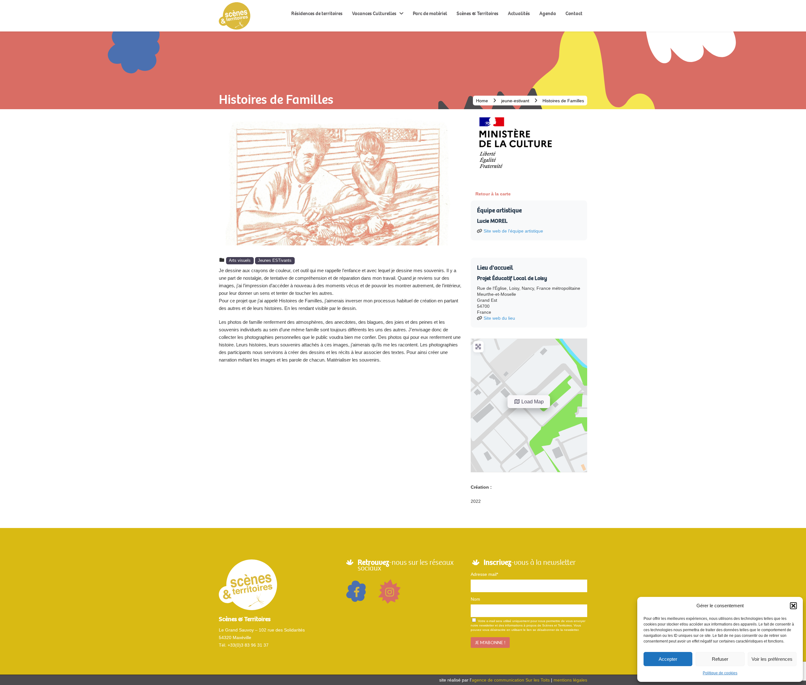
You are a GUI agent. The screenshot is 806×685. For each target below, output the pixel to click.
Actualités (519, 13)
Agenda (547, 13)
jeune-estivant (515, 100)
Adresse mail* (484, 574)
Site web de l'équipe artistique (513, 230)
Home (482, 100)
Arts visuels (240, 260)
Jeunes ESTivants (275, 260)
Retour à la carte (493, 193)
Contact (573, 13)
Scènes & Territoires (477, 13)
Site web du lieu (499, 318)
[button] (793, 606)
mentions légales (570, 679)
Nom (475, 599)
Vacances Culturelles (374, 13)
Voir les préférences (772, 659)
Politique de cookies (720, 673)
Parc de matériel (430, 13)
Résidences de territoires (317, 13)
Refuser (720, 659)
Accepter (668, 659)
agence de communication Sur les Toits (511, 679)
